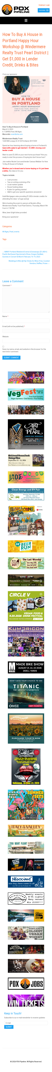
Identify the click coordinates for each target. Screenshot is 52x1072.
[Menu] (26, 20)
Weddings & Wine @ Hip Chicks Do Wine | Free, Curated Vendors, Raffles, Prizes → (29, 262)
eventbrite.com (17, 134)
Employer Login (44, 5)
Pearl (11, 232)
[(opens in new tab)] (26, 377)
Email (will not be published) (13, 326)
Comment (6, 285)
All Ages (5, 232)
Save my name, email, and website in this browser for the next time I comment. (24, 350)
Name (5, 316)
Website (5, 337)
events (16, 232)
